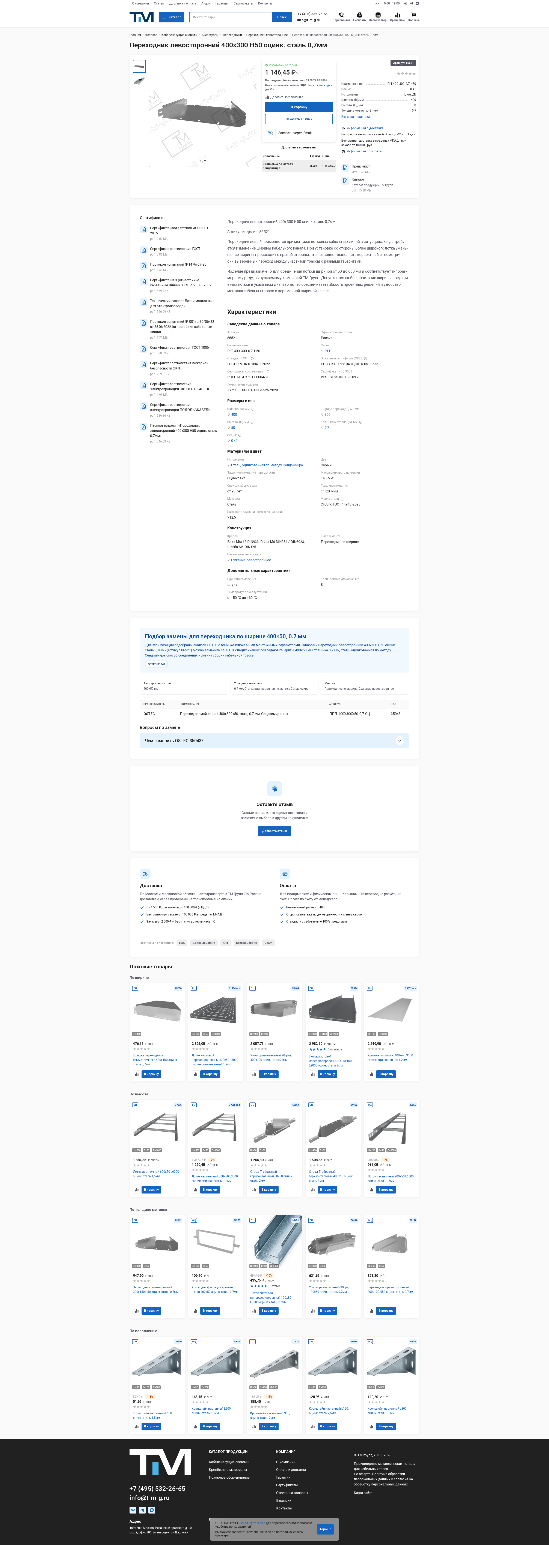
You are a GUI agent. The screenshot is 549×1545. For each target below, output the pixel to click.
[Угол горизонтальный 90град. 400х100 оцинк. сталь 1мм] (274, 1032)
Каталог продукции (228, 1452)
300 (327, 415)
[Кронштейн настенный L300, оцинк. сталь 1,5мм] (391, 1385)
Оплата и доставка (291, 1470)
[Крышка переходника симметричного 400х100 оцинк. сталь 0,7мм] (157, 1032)
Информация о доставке (365, 128)
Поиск (282, 17)
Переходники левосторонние (267, 35)
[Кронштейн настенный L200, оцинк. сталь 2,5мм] (216, 1385)
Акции (205, 3)
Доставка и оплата (182, 3)
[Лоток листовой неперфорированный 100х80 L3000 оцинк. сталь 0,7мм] (274, 1266)
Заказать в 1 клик (299, 119)
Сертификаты (243, 3)
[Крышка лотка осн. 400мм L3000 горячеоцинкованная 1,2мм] (391, 1032)
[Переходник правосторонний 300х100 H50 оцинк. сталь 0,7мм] (391, 1266)
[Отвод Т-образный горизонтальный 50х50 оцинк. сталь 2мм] (274, 1148)
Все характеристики (355, 116)
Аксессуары (210, 35)
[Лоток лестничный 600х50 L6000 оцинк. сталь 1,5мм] (157, 1148)
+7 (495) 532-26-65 (312, 14)
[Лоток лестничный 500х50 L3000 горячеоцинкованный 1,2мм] (216, 1148)
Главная (135, 35)
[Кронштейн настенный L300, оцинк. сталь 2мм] (274, 1385)
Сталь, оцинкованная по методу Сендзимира (267, 465)
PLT (327, 351)
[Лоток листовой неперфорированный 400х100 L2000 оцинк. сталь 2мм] (333, 1032)
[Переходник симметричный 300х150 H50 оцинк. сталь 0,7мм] (157, 1266)
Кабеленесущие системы (179, 35)
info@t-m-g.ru (308, 20)
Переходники (232, 35)
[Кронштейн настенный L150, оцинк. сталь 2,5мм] (333, 1385)
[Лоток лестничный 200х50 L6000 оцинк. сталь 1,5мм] (391, 1148)
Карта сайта (363, 1493)
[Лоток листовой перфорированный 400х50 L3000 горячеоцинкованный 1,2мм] (216, 1032)
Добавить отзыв (274, 831)
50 (233, 428)
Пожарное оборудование (229, 1477)
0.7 (327, 428)
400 (234, 415)
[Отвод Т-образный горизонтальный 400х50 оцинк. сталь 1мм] (333, 1148)
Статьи (159, 3)
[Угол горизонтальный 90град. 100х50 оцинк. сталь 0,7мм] (333, 1266)
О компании (140, 3)
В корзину (299, 107)
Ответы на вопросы (292, 1493)
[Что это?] (252, 358)
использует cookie (252, 1523)
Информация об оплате (364, 151)
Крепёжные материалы (228, 1470)
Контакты (265, 3)
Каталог (175, 17)
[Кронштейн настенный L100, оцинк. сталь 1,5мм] (157, 1385)
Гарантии (222, 3)
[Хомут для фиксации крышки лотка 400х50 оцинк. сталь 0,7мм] (216, 1266)
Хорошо (325, 1529)
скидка (327, 85)
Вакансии (283, 1501)
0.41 (234, 441)
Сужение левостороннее (251, 560)
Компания (286, 1452)
